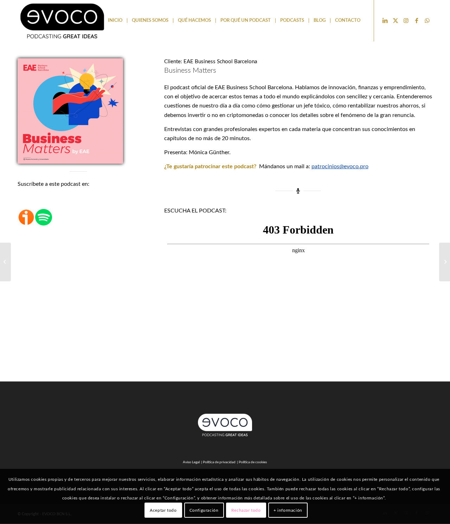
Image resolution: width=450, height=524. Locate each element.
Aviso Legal (191, 462)
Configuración (204, 510)
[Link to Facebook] (416, 20)
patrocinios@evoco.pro (339, 166)
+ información (288, 510)
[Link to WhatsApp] (427, 20)
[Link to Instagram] (406, 20)
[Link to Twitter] (395, 20)
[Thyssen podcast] (5, 262)
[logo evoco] (63, 20)
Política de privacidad (219, 462)
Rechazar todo (246, 510)
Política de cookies (253, 462)
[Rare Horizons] (444, 262)
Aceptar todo (163, 510)
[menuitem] (115, 20)
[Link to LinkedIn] (385, 20)
